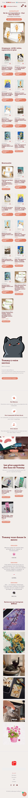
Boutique (14, 775)
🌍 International (21, 2)
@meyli (14, 603)
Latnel (14, 577)
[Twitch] (14, 785)
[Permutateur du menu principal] (1, 6)
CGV (14, 779)
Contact (14, 781)
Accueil (14, 773)
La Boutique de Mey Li (12, 6)
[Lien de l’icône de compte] (25, 6)
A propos (14, 777)
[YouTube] (17, 785)
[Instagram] (11, 785)
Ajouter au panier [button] (5, 74)
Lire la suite (19, 151)
